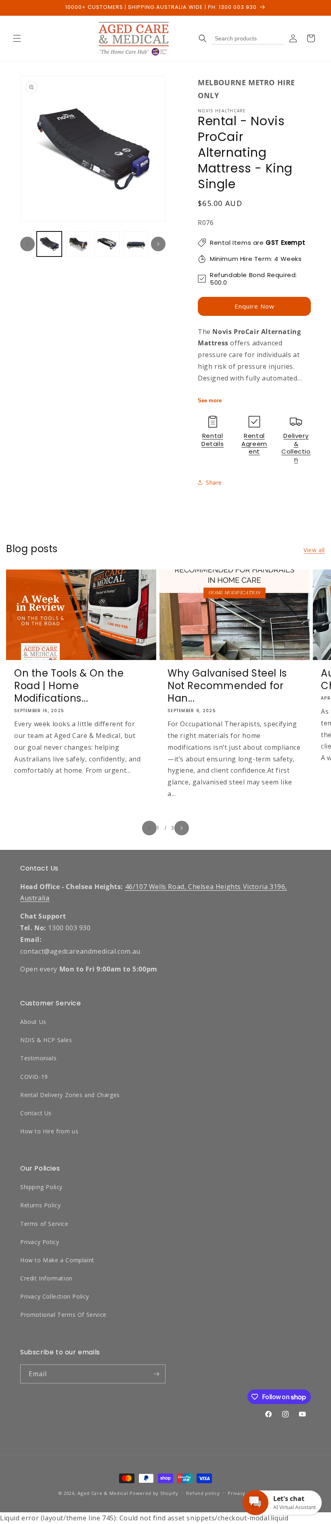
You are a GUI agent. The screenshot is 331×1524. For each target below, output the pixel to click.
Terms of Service (44, 1224)
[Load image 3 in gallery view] (106, 243)
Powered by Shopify (154, 1493)
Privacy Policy (39, 1242)
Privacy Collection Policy (54, 1296)
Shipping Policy (41, 1187)
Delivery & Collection (295, 447)
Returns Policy (40, 1205)
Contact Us (36, 1113)
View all (314, 550)
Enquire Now (254, 306)
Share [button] (214, 482)
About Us (33, 1022)
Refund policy (203, 1493)
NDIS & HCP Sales (46, 1040)
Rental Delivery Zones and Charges (70, 1095)
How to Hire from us (49, 1131)
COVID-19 (34, 1076)
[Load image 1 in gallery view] (49, 243)
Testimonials (38, 1058)
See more (210, 400)
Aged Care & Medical (103, 1493)
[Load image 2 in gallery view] (78, 243)
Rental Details (212, 439)
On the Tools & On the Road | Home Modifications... (69, 686)
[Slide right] (158, 244)
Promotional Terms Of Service (63, 1314)
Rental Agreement (254, 443)
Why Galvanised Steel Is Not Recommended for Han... (227, 686)
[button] (17, 38)
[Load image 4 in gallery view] (136, 243)
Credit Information (46, 1278)
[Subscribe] (156, 1373)
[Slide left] (27, 244)
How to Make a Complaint (57, 1260)
